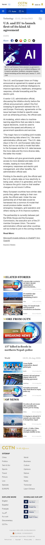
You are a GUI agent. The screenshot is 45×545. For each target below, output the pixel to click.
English (5, 501)
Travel (4, 473)
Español (5, 505)
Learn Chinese (29, 489)
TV (23, 11)
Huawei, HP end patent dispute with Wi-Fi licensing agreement (31, 377)
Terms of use (8, 539)
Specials (5, 485)
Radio (14, 11)
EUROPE (5, 489)
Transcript (28, 485)
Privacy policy (28, 539)
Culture (26, 465)
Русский (5, 516)
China (4, 457)
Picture (5, 477)
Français (5, 509)
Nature (26, 473)
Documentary (7, 520)
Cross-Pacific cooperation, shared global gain (30, 365)
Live (3, 481)
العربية (4, 513)
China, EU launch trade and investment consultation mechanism (31, 307)
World (26, 457)
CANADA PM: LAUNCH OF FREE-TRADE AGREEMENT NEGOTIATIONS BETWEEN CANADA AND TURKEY (31, 284)
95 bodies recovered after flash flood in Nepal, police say (32, 389)
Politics (5, 461)
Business (27, 461)
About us (38, 539)
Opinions (27, 469)
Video (26, 477)
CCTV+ (5, 524)
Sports (4, 469)
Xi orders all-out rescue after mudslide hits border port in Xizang (31, 405)
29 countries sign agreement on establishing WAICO (30, 295)
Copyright (18, 539)
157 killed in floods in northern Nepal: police (19, 348)
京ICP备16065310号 (30, 530)
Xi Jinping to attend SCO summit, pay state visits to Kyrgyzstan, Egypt (32, 418)
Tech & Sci (6, 465)
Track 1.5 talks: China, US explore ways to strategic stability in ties (31, 430)
